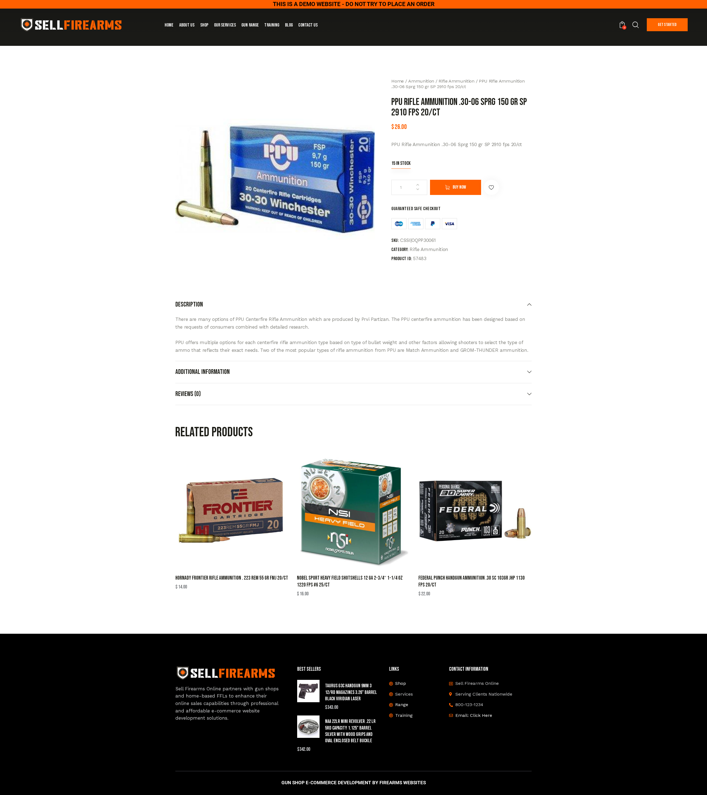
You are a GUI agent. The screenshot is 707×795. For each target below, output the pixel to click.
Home (397, 81)
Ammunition (421, 81)
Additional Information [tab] (202, 372)
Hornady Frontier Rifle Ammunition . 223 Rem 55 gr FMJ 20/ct (231, 578)
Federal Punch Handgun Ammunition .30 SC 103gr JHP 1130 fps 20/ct (471, 581)
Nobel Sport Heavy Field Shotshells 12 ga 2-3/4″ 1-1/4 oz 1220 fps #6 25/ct (350, 581)
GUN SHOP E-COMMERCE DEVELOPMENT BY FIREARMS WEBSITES (353, 782)
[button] (491, 187)
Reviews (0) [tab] (188, 394)
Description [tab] (189, 304)
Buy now (459, 187)
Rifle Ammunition (456, 81)
